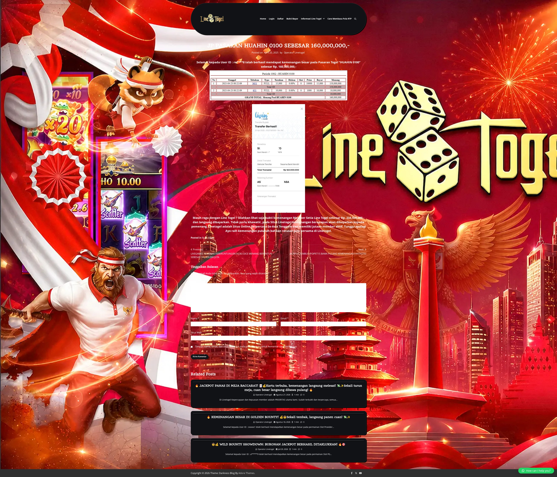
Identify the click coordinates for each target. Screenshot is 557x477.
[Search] (355, 19)
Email (285, 318)
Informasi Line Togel (311, 18)
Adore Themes (246, 473)
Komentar (197, 280)
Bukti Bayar (292, 18)
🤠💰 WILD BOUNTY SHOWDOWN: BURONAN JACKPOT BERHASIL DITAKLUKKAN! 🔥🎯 (278, 444)
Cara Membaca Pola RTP (340, 18)
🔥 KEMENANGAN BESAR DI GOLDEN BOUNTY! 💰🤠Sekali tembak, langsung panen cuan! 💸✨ (278, 417)
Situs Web (196, 332)
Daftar (280, 18)
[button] (536, 471)
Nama (195, 318)
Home (263, 18)
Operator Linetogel (294, 52)
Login (271, 18)
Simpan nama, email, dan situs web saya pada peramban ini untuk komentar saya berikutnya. (246, 346)
